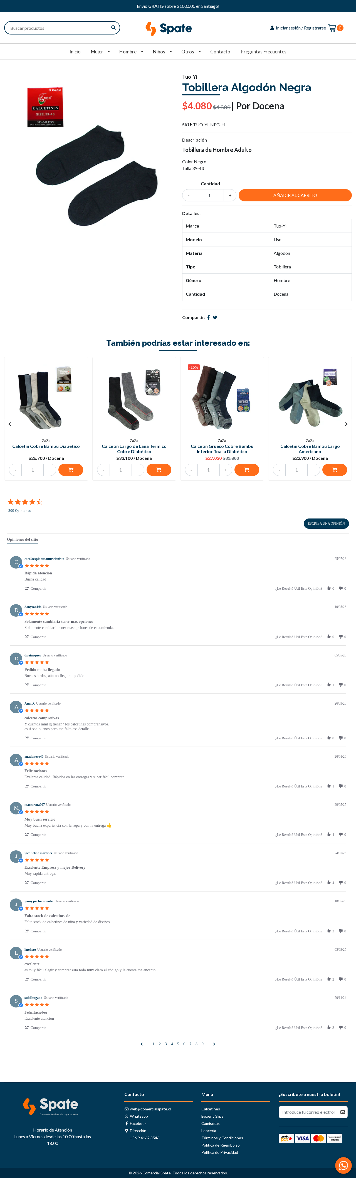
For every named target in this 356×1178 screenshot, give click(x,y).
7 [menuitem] (190, 1044)
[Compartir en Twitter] (215, 317)
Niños (159, 52)
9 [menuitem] (203, 1044)
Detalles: (191, 213)
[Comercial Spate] (178, 27)
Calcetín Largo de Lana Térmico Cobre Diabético (134, 448)
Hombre (128, 52)
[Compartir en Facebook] (208, 317)
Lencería (208, 1130)
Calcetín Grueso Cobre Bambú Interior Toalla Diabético (222, 448)
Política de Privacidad (219, 1152)
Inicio (75, 52)
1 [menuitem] (154, 1044)
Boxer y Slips (212, 1116)
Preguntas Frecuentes (263, 52)
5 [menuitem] (178, 1044)
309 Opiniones (19, 510)
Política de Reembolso (220, 1145)
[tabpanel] (178, 798)
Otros (187, 52)
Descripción (194, 139)
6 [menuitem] (184, 1044)
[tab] (22, 540)
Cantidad (210, 183)
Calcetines (210, 1109)
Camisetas (210, 1123)
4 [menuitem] (172, 1044)
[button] (37, 588)
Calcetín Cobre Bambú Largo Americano (310, 448)
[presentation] (9, 424)
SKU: (187, 124)
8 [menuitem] (196, 1044)
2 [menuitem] (160, 1044)
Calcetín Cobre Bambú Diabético (46, 446)
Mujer (97, 52)
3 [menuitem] (166, 1044)
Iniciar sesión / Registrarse (300, 27)
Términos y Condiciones (222, 1137)
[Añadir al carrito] (70, 470)
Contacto (220, 52)
